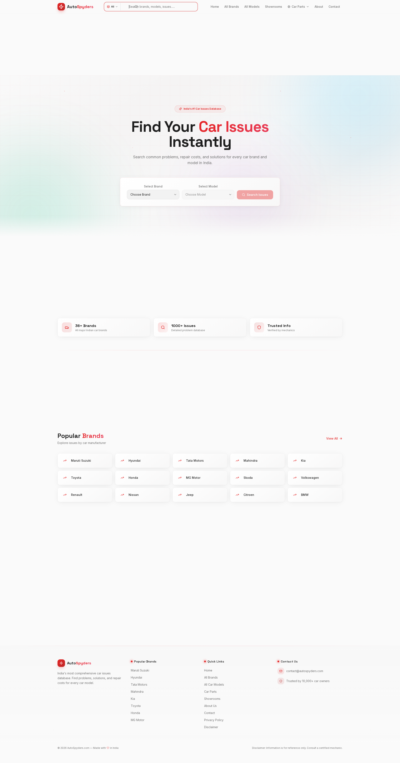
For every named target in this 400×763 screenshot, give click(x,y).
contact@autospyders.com (304, 671)
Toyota (136, 706)
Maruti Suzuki (140, 670)
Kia (133, 698)
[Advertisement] (183, 46)
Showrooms (273, 6)
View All (332, 438)
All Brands (231, 6)
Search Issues (257, 194)
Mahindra (137, 691)
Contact (334, 6)
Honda (135, 713)
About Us (210, 706)
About (319, 6)
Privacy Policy (214, 720)
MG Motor (137, 720)
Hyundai (136, 677)
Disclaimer (211, 727)
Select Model (208, 186)
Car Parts (298, 6)
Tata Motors (139, 684)
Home (215, 6)
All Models (252, 6)
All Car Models (214, 684)
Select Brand (153, 186)
